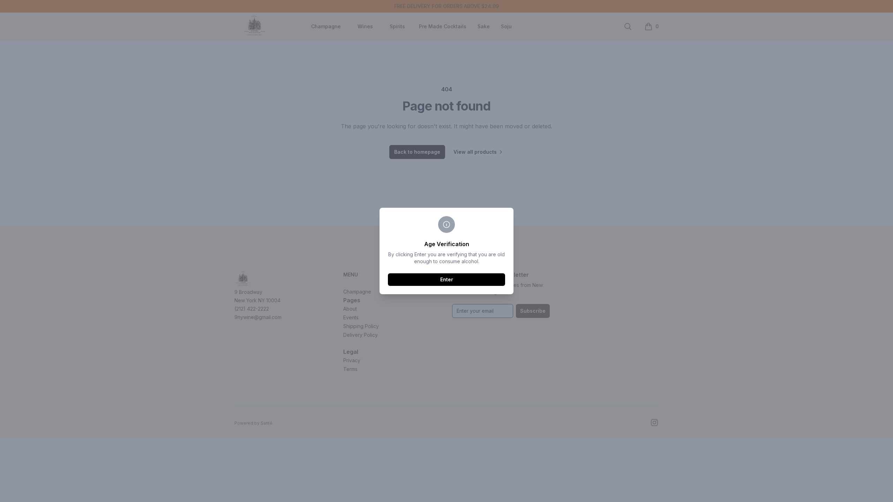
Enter (446, 279)
